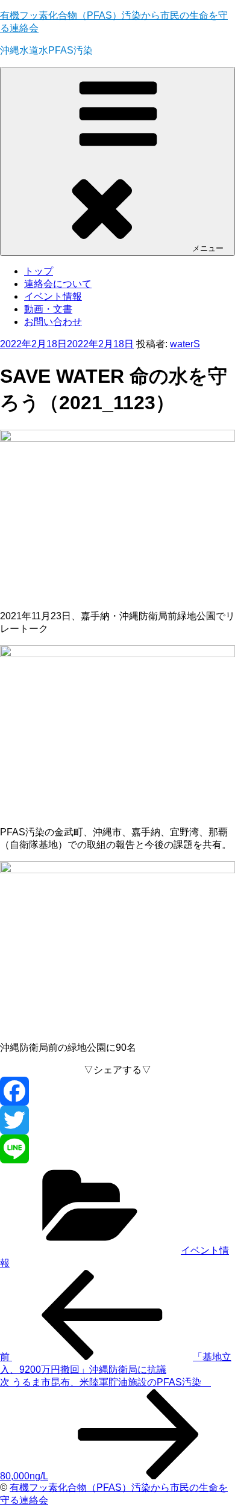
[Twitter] (117, 1120)
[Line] (117, 1148)
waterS (185, 344)
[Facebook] (117, 1091)
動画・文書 (48, 309)
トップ (38, 271)
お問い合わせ (53, 322)
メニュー (208, 248)
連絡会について (58, 284)
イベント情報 (53, 296)
